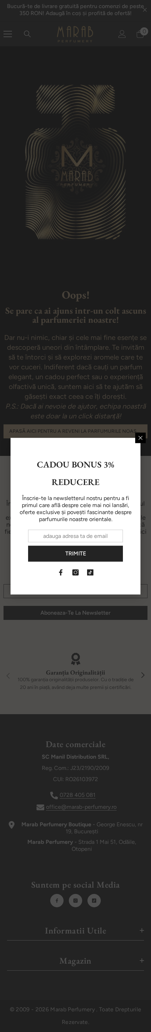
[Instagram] (75, 572)
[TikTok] (90, 572)
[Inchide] (140, 437)
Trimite (75, 553)
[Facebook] (60, 572)
